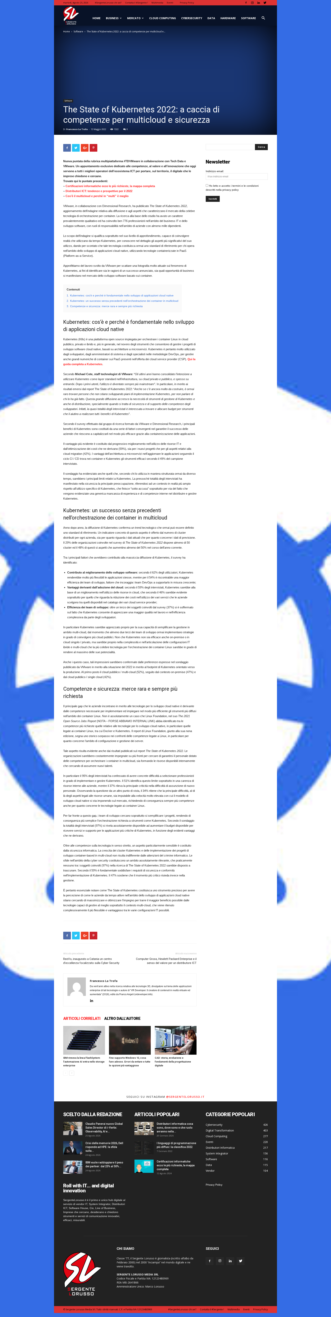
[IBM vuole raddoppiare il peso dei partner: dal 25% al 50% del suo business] (72, 1167)
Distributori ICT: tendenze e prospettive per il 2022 (99, 191)
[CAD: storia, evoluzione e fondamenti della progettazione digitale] (176, 1040)
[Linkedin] (258, 2)
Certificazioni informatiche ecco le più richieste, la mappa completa (110, 186)
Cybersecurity (191, 18)
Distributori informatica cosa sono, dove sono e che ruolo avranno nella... (175, 1127)
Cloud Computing (162, 18)
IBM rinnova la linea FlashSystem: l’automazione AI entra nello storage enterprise (84, 1061)
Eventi (170, 2)
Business (112, 18)
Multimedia (157, 2)
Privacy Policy (187, 2)
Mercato (134, 18)
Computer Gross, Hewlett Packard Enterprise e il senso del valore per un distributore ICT (166, 961)
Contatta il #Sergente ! (136, 2)
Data (211, 18)
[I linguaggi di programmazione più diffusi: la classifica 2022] (144, 1147)
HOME (97, 18)
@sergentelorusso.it (185, 1097)
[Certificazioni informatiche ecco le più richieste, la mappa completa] (144, 1166)
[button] (263, 18)
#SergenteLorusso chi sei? (108, 2)
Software (248, 18)
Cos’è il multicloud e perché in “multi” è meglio (97, 196)
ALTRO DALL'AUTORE (122, 1018)
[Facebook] (246, 2)
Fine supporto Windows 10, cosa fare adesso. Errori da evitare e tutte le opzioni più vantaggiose (129, 1061)
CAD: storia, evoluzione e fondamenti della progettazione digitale (173, 1061)
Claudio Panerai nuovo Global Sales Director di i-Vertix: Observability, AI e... (104, 1127)
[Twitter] (265, 2)
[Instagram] (252, 2)
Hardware (228, 18)
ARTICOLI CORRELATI (81, 1018)
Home (66, 31)
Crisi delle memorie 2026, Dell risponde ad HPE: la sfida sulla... (104, 1147)
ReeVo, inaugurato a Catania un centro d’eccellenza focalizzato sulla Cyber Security (91, 961)
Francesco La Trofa (77, 129)
